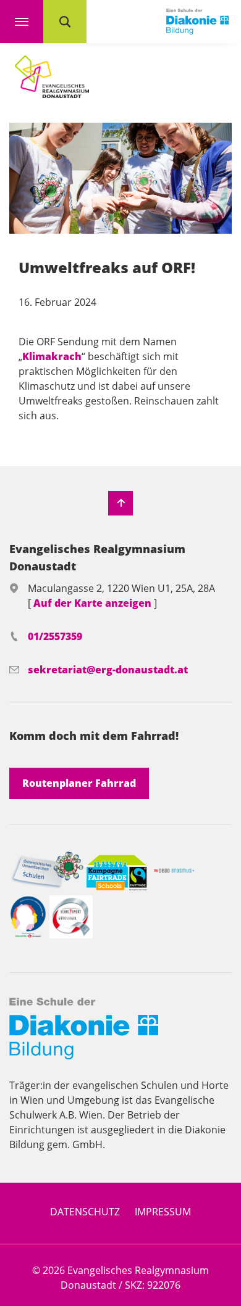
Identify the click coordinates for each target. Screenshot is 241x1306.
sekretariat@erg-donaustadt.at (108, 669)
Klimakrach (52, 356)
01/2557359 (55, 636)
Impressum (163, 1211)
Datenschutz (85, 1211)
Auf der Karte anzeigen (93, 603)
